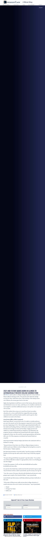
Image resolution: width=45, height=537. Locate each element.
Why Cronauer (31, 4)
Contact (40, 4)
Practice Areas (6, 4)
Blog (24, 4)
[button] (13, 516)
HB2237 (7, 395)
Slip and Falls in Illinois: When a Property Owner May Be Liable (12, 534)
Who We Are (16, 4)
